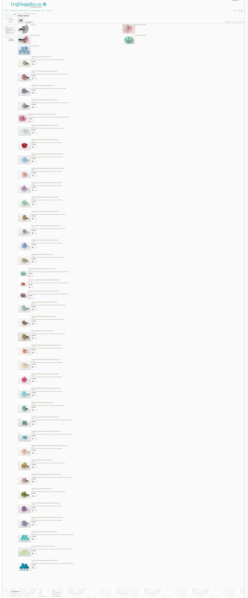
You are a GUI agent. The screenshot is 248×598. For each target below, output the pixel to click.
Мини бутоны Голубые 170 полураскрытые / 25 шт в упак (45, 240)
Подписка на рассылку (24, 10)
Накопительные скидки (35, 10)
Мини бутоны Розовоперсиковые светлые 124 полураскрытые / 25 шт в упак (49, 445)
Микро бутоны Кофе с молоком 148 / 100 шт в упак (43, 316)
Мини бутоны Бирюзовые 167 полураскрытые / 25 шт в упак (45, 388)
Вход (235, 10)
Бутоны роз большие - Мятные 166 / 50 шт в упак (43, 546)
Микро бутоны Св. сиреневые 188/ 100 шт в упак (43, 85)
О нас (40, 594)
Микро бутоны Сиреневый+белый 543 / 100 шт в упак (44, 99)
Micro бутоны (33, 24)
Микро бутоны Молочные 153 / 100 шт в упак (42, 254)
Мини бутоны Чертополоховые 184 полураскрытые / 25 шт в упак (47, 517)
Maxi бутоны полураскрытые (140, 35)
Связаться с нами (42, 596)
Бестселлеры (8, 33)
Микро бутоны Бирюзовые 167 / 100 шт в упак (42, 402)
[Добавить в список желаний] (33, 64)
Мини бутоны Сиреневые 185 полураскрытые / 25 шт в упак (45, 502)
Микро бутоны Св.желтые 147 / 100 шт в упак (42, 330)
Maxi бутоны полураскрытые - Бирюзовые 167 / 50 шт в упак (45, 431)
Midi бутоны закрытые (35, 35)
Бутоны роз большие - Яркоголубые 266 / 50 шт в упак (44, 560)
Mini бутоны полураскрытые (140, 24)
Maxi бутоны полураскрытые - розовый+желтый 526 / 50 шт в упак (44, 279)
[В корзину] (36, 64)
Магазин (40, 590)
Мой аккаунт (49, 10)
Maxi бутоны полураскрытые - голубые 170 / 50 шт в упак (45, 416)
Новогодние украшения (10, 32)
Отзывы (43, 10)
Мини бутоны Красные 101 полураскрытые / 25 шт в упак (45, 139)
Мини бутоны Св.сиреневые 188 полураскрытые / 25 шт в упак (46, 182)
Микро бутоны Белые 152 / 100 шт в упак (41, 56)
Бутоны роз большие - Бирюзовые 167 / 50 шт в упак (44, 531)
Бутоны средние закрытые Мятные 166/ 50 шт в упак (44, 302)
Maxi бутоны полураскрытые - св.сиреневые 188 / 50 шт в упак (43, 290)
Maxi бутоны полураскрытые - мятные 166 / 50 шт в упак (41, 268)
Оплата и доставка (13, 10)
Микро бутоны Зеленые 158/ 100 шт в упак (41, 488)
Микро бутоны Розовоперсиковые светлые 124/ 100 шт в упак (46, 474)
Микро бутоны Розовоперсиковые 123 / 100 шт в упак (44, 71)
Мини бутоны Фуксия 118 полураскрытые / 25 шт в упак (44, 373)
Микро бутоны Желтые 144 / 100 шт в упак (41, 459)
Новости (6, 10)
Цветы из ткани (8, 28)
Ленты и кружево (9, 29)
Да (32, 22)
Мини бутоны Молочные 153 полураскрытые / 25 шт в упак (45, 359)
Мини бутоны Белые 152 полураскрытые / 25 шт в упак (44, 125)
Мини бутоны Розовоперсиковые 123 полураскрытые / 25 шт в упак (47, 168)
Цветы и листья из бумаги (10, 27)
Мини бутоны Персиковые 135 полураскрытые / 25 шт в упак (46, 345)
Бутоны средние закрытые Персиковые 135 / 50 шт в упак (45, 211)
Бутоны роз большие (35, 45)
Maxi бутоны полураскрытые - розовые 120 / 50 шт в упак (42, 114)
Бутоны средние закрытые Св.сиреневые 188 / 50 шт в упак (45, 225)
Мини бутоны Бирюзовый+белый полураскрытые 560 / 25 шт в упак (47, 153)
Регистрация (240, 10)
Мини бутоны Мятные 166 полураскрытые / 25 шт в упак (44, 196)
